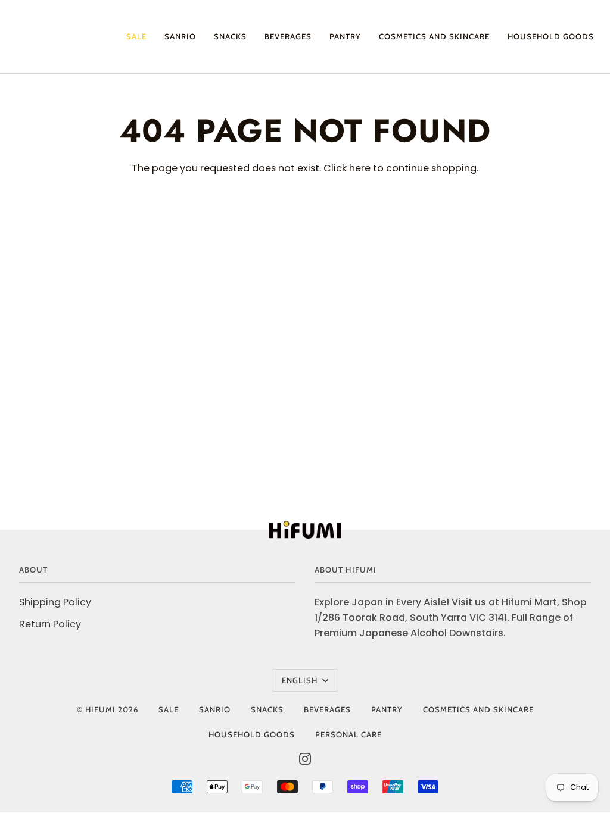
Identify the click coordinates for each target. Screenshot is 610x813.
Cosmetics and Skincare (478, 709)
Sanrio (215, 709)
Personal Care (348, 734)
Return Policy (50, 624)
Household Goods (251, 734)
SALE (168, 709)
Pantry (387, 709)
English (301, 680)
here (360, 168)
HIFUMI (100, 709)
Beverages (327, 709)
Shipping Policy (55, 602)
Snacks (267, 709)
